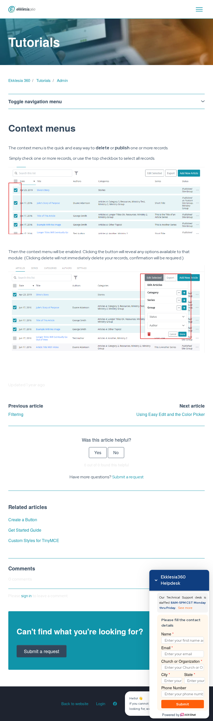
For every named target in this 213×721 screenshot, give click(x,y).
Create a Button (22, 520)
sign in (26, 595)
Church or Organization (181, 661)
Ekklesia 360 (19, 80)
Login (100, 703)
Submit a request (128, 477)
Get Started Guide (24, 530)
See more (185, 608)
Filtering (15, 414)
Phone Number (173, 687)
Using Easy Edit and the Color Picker (170, 414)
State (189, 674)
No (116, 452)
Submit (182, 704)
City (165, 674)
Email (167, 647)
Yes (97, 452)
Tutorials (43, 80)
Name (167, 633)
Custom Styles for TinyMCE (33, 540)
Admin (62, 80)
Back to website (74, 703)
